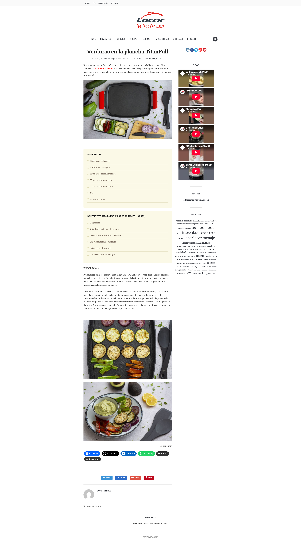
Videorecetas (162, 39)
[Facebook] (192, 49)
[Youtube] (200, 49)
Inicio (93, 39)
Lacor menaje (149, 58)
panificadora (212, 252)
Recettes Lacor (188, 267)
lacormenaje (188, 242)
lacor (189, 238)
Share (122, 478)
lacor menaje (204, 238)
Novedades (105, 39)
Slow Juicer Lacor (190, 270)
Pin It (150, 478)
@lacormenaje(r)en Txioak (196, 200)
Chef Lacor (178, 39)
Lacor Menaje (108, 58)
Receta (200, 255)
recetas (179, 259)
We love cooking (198, 273)
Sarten (204, 267)
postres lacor (191, 256)
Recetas (133, 39)
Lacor (87, 3)
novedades (208, 249)
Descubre (191, 39)
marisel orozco (201, 246)
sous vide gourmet (210, 270)
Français (114, 3)
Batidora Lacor (203, 221)
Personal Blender (181, 256)
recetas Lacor (202, 259)
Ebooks (146, 39)
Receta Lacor (211, 256)
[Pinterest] (204, 49)
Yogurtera (211, 273)
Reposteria (198, 267)
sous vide (200, 270)
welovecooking (182, 273)
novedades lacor (182, 252)
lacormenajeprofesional (186, 246)
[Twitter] (196, 49)
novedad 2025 (197, 249)
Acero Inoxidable (183, 221)
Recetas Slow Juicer (200, 263)
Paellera (204, 252)
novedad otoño (195, 252)
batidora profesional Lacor (197, 224)
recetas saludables (186, 263)
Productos (120, 39)
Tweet (108, 478)
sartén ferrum (212, 267)
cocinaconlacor (203, 228)
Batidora (194, 221)
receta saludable (188, 259)
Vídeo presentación (100, 3)
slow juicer (179, 270)
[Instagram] (188, 49)
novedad (188, 249)
